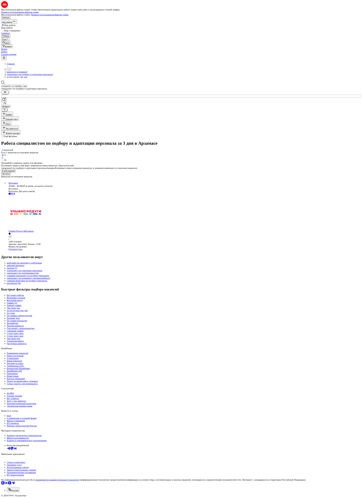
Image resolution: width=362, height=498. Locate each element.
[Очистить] (5, 92)
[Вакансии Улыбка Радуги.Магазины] (183, 212)
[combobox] (14, 86)
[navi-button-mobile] (4, 58)
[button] (4, 49)
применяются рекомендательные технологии (57, 480)
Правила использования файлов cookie (49, 15)
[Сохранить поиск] (4, 100)
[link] (6, 43)
